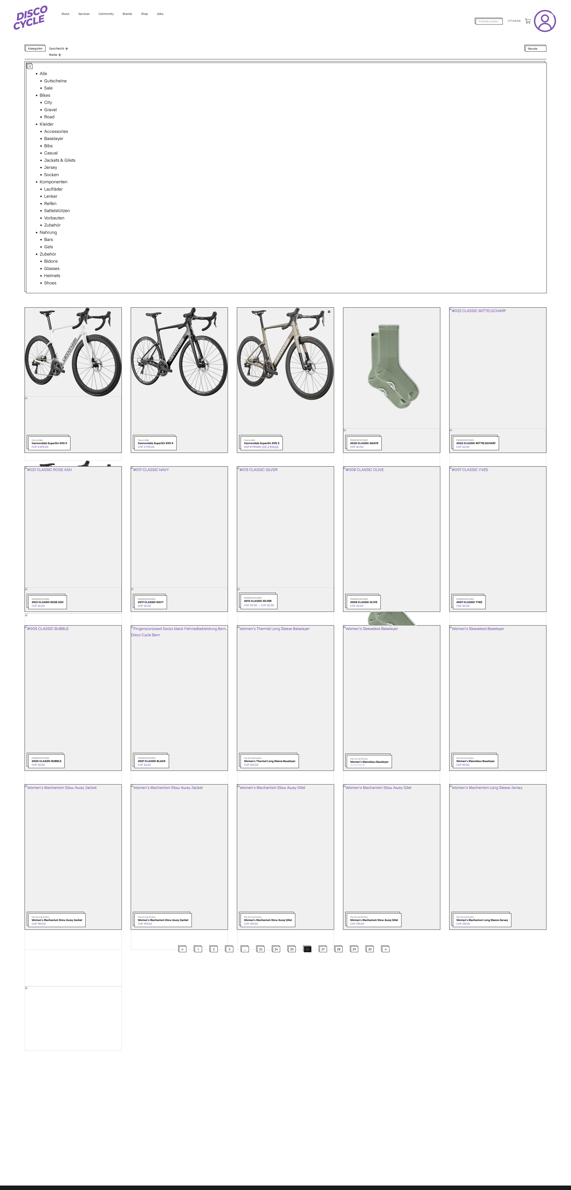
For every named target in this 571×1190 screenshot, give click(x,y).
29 (354, 949)
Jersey (50, 167)
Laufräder (53, 189)
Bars (48, 239)
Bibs (48, 146)
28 (338, 949)
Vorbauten (54, 218)
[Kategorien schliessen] (29, 65)
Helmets (52, 275)
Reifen (50, 203)
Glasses (51, 268)
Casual (51, 153)
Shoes (50, 283)
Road (49, 117)
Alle (43, 73)
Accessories (56, 131)
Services (84, 14)
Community (106, 14)
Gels (48, 247)
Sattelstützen (57, 210)
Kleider (47, 124)
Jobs (160, 14)
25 (292, 949)
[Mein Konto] (545, 21)
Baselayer (53, 138)
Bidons (51, 261)
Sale (48, 88)
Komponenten (54, 182)
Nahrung (48, 232)
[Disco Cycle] (31, 17)
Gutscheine (55, 81)
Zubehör (52, 225)
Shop (144, 14)
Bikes (45, 95)
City (48, 102)
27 (323, 949)
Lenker (50, 196)
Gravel (50, 109)
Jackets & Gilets (59, 160)
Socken (51, 174)
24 (276, 949)
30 (370, 949)
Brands (127, 14)
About (65, 14)
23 (260, 949)
